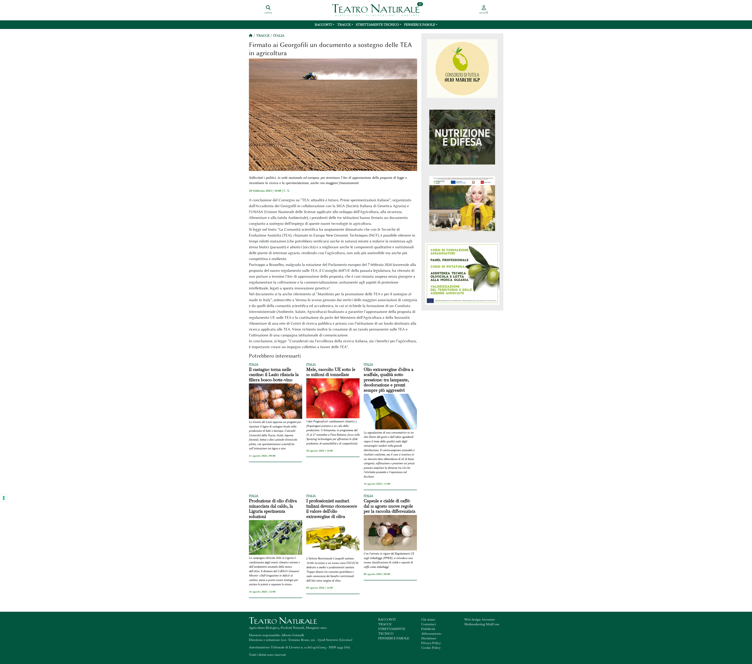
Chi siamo (428, 619)
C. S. (287, 190)
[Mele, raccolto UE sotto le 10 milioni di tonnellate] (333, 398)
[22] (376, 9)
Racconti (323, 25)
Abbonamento (431, 633)
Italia (278, 35)
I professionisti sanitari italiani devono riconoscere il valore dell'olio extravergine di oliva (331, 508)
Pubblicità (428, 629)
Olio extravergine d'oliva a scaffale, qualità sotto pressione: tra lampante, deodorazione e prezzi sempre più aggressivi (388, 380)
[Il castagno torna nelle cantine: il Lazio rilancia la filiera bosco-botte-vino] (275, 401)
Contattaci (428, 624)
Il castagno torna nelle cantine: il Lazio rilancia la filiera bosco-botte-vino (274, 374)
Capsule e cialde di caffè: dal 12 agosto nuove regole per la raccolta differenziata (389, 506)
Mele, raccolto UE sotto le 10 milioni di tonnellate (330, 372)
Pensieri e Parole (419, 25)
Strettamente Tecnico (377, 25)
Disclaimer (428, 638)
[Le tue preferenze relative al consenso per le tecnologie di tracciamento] (3, 498)
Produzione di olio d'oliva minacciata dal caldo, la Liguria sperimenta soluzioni (273, 508)
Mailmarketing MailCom (481, 624)
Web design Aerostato (479, 619)
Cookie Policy (431, 648)
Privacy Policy (431, 643)
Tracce (344, 25)
